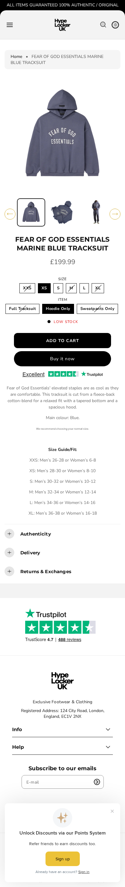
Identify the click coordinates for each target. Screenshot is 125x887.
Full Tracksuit (24, 310)
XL (99, 289)
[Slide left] (10, 214)
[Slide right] (115, 214)
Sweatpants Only (98, 310)
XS (44, 288)
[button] (9, 25)
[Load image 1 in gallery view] (31, 212)
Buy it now (62, 359)
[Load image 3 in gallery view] (93, 212)
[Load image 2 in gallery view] (62, 212)
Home (16, 56)
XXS (28, 289)
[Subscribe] (97, 782)
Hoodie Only (58, 308)
